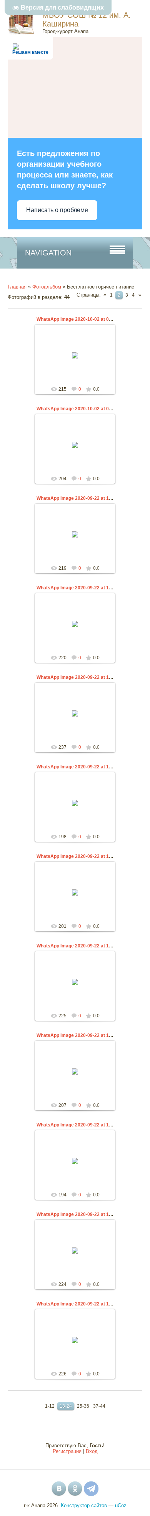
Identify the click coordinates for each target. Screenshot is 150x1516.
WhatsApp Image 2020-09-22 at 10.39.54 (81, 587)
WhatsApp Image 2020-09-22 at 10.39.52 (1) (84, 1304)
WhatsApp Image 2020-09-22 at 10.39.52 (81, 1214)
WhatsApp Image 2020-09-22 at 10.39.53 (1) (84, 1125)
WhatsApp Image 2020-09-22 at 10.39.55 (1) (84, 498)
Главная (17, 287)
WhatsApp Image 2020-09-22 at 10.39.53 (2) (84, 1035)
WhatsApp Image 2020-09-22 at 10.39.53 (81, 856)
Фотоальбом (46, 287)
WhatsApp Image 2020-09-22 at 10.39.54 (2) (84, 677)
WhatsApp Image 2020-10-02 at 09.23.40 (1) (84, 319)
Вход (92, 1451)
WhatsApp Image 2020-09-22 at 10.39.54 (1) (84, 767)
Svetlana (78, 361)
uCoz (121, 1505)
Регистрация (67, 1451)
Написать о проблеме (57, 210)
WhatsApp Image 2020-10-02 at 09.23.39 (81, 408)
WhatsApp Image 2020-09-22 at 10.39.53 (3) (84, 946)
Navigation (48, 253)
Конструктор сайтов (84, 1505)
